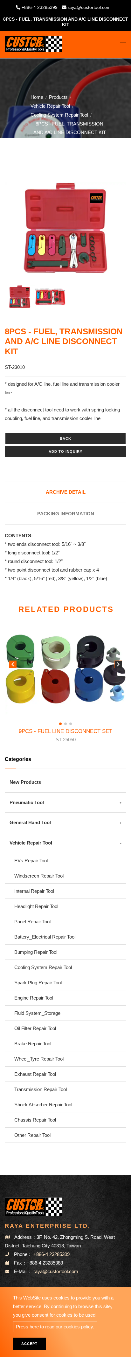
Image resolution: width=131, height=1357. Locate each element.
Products (58, 97)
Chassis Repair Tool (35, 1120)
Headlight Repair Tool (36, 906)
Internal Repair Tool (34, 891)
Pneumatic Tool (27, 802)
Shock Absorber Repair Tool (43, 1104)
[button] (118, 666)
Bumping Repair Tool (35, 952)
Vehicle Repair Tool (50, 106)
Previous (18, 229)
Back (65, 438)
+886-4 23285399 (40, 7)
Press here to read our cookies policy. (55, 1326)
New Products (25, 782)
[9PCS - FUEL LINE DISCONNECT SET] (65, 669)
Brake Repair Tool (32, 1043)
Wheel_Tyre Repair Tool (39, 1059)
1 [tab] (61, 266)
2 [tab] (70, 266)
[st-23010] (65, 228)
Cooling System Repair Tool (59, 115)
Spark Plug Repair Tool (38, 982)
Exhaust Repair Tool (35, 1074)
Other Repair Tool (32, 1135)
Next (111, 229)
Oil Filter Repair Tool (35, 1028)
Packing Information (65, 513)
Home (37, 97)
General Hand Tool (30, 822)
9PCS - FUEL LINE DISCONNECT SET (65, 735)
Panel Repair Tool (32, 921)
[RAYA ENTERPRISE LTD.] (33, 41)
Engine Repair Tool (33, 998)
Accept (29, 1344)
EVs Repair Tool (31, 860)
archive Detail (66, 492)
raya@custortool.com (89, 7)
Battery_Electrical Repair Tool (44, 937)
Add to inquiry (65, 451)
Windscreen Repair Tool (39, 876)
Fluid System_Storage (37, 1013)
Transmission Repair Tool (40, 1089)
